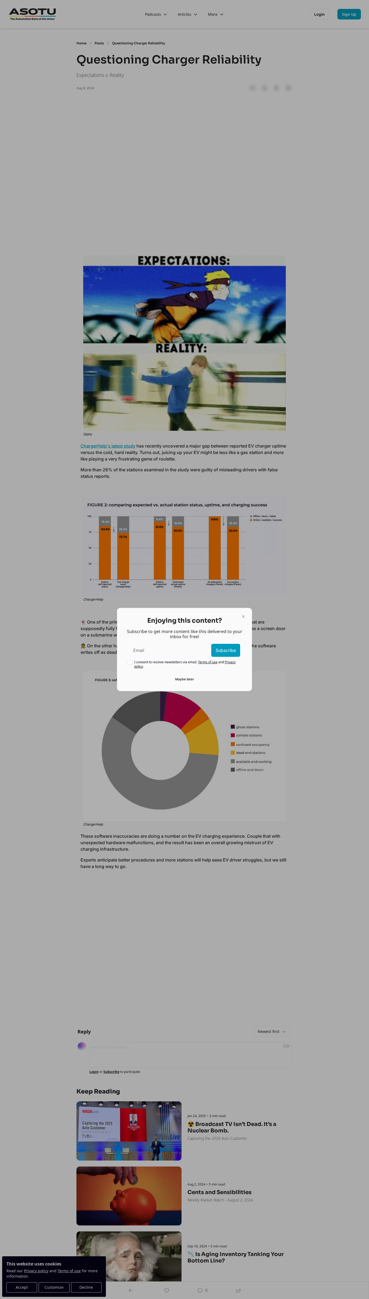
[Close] (243, 616)
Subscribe (226, 650)
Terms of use (207, 662)
